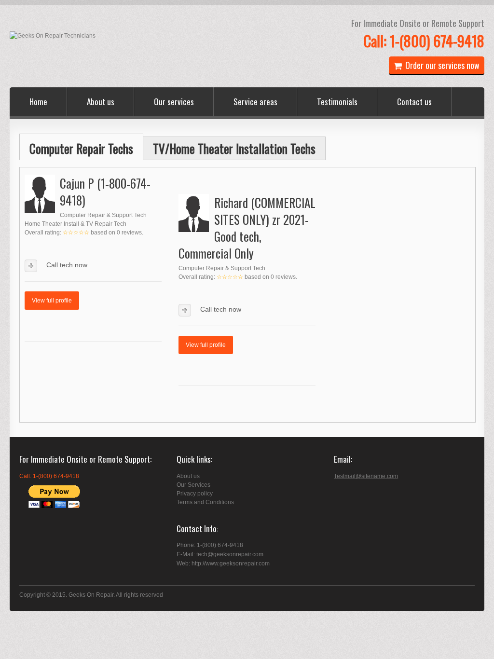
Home (38, 102)
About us (100, 102)
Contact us (414, 102)
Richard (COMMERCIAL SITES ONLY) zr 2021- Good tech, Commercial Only (246, 227)
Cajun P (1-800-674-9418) (105, 191)
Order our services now (442, 65)
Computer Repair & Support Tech (103, 215)
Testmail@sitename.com (366, 476)
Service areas (255, 102)
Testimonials (337, 102)
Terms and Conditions (205, 502)
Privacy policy (195, 493)
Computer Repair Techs (81, 148)
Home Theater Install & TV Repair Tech (75, 223)
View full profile (52, 300)
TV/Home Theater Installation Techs (234, 148)
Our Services (193, 484)
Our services (174, 102)
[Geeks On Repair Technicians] (53, 35)
